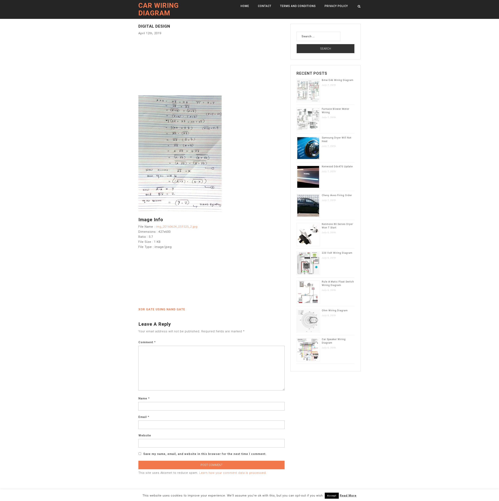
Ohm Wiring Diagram (335, 310)
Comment (147, 342)
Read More (348, 495)
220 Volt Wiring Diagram (337, 253)
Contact (264, 6)
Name (144, 398)
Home (245, 6)
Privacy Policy (336, 6)
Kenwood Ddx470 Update (337, 166)
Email (143, 417)
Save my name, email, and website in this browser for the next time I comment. (204, 454)
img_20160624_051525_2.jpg (176, 226)
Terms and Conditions (298, 6)
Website (144, 435)
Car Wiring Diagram (158, 9)
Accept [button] (331, 495)
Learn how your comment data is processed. (233, 473)
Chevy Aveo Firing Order (337, 195)
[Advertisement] (211, 63)
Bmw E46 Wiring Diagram (337, 80)
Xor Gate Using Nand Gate (161, 309)
